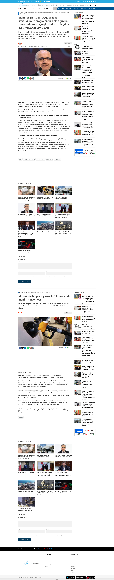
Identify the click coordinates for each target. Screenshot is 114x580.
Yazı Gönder (73, 568)
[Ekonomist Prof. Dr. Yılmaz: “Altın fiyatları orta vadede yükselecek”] (26, 208)
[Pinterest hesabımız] (89, 1)
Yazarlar (46, 566)
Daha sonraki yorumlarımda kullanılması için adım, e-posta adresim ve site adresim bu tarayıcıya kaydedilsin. (42, 276)
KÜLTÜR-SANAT (59, 5)
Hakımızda (73, 566)
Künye (76, 5)
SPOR (64, 5)
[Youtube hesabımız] (87, 1)
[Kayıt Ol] (90, 5)
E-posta (48, 271)
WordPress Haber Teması (36, 577)
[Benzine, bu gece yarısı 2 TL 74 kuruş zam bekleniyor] (26, 244)
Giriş (21, 159)
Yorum (20, 261)
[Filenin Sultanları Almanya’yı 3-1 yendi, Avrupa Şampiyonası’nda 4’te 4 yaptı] (77, 60)
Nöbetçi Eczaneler (49, 562)
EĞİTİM (52, 5)
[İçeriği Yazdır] (33, 78)
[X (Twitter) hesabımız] (83, 1)
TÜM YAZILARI (68, 43)
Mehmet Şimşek (41, 159)
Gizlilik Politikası (74, 564)
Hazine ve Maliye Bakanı (30, 159)
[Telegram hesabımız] (93, 1)
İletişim (72, 572)
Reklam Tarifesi (74, 560)
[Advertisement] (12, 31)
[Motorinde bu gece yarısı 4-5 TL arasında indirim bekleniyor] (45, 190)
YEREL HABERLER (69, 5)
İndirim (21, 417)
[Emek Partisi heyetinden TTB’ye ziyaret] (77, 55)
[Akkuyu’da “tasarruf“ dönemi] (45, 225)
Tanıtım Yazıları (74, 562)
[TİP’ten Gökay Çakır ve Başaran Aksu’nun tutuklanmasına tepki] (77, 48)
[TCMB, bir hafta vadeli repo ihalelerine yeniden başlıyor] (26, 502)
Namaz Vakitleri (48, 560)
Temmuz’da (57, 159)
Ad (20, 271)
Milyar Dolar (50, 159)
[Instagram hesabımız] (85, 1)
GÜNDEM (39, 5)
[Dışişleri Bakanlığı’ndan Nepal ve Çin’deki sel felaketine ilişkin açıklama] (77, 96)
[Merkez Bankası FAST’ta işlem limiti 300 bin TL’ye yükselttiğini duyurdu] (63, 225)
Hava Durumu (48, 558)
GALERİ (22, 1)
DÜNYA (43, 5)
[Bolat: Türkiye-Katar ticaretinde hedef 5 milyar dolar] (45, 208)
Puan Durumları (48, 564)
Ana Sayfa (34, 5)
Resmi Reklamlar (83, 5)
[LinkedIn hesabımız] (91, 1)
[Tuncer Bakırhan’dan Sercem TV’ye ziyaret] (77, 83)
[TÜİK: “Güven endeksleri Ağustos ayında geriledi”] (63, 190)
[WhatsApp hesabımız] (95, 1)
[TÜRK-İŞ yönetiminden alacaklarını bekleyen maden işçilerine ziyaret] (77, 89)
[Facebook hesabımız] (81, 1)
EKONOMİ (48, 5)
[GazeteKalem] (24, 6)
